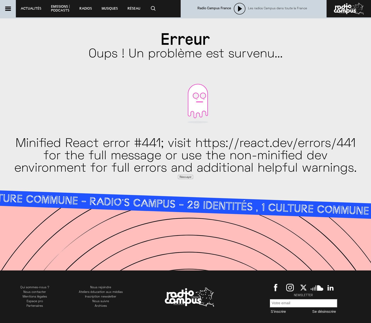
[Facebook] (276, 287)
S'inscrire (278, 311)
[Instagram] (290, 287)
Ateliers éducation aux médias (101, 292)
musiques (110, 8)
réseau (134, 8)
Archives (101, 306)
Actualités (31, 8)
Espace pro (35, 301)
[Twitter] (303, 287)
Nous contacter (34, 292)
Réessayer (185, 176)
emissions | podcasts (60, 8)
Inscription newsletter (100, 296)
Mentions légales (35, 296)
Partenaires (34, 306)
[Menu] (8, 8)
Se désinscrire (324, 311)
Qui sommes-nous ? (34, 287)
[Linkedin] (330, 287)
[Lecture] (239, 8)
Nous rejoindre (100, 287)
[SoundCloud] (317, 287)
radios (85, 8)
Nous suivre (100, 301)
